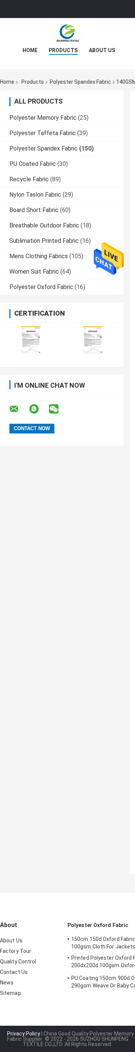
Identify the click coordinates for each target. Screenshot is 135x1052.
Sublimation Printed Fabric (44, 240)
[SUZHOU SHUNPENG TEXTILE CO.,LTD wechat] (58, 409)
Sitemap (10, 993)
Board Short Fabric (33, 210)
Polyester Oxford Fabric (41, 286)
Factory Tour (15, 951)
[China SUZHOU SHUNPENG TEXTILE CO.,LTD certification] (31, 340)
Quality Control (18, 962)
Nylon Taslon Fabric (35, 194)
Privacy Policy (23, 1034)
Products (63, 50)
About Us (102, 50)
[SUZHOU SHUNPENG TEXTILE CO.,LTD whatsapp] (38, 409)
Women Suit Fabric (34, 271)
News (7, 983)
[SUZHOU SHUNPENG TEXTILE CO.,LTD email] (18, 409)
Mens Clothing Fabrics (38, 256)
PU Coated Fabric (32, 163)
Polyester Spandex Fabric (80, 82)
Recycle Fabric (29, 179)
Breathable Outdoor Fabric (44, 225)
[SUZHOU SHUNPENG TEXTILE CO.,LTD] (67, 33)
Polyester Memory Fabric (42, 117)
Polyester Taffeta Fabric (42, 133)
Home (30, 50)
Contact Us (14, 972)
